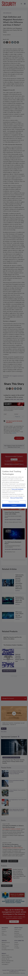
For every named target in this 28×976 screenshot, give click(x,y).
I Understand (14, 505)
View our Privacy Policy (16, 498)
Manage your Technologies (14, 501)
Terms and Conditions (17, 489)
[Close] (25, 469)
